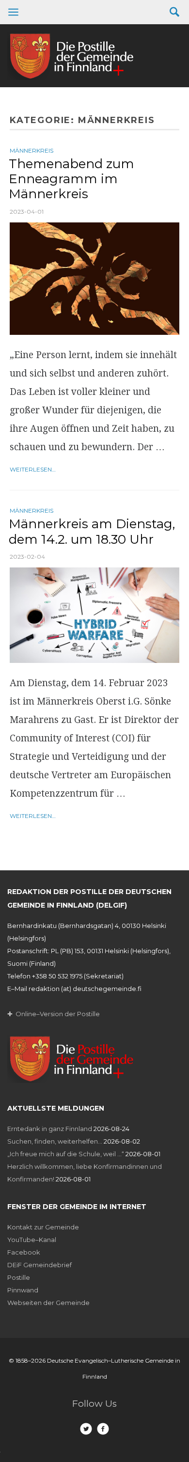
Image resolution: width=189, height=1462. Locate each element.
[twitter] (86, 1429)
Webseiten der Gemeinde (48, 1302)
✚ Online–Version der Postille (53, 1014)
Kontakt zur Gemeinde (43, 1227)
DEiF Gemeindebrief (39, 1265)
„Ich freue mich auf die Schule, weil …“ (65, 1154)
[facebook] (102, 1429)
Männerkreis (31, 150)
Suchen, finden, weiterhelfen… (54, 1141)
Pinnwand (22, 1290)
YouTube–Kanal (31, 1239)
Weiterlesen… (33, 469)
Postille (18, 1277)
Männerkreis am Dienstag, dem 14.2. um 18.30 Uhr (92, 531)
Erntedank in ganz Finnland (49, 1128)
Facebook (23, 1252)
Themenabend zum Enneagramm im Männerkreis (71, 179)
